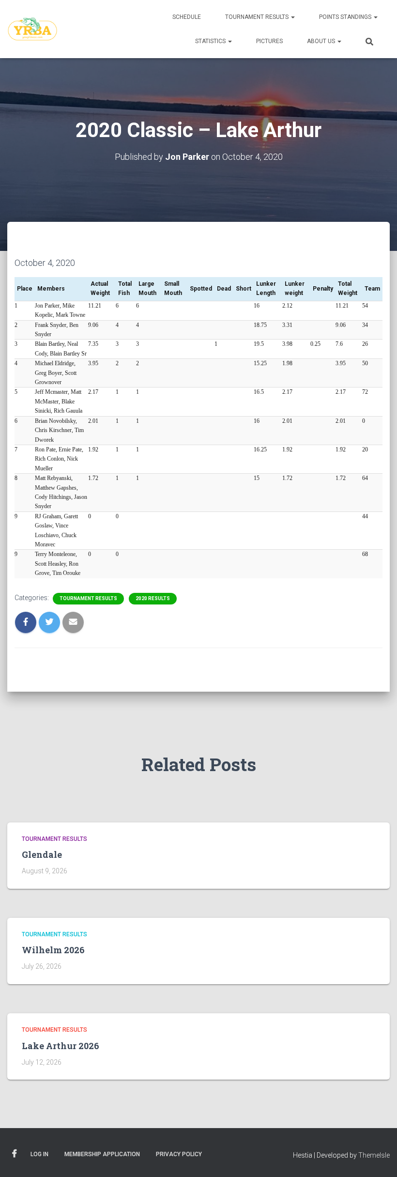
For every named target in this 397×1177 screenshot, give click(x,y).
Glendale (42, 854)
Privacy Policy (179, 1154)
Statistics (211, 41)
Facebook (14, 1154)
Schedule (186, 17)
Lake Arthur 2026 (60, 1046)
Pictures (269, 41)
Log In (39, 1154)
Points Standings (346, 17)
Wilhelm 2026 (53, 950)
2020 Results (153, 598)
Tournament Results (257, 17)
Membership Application (102, 1154)
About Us (321, 41)
